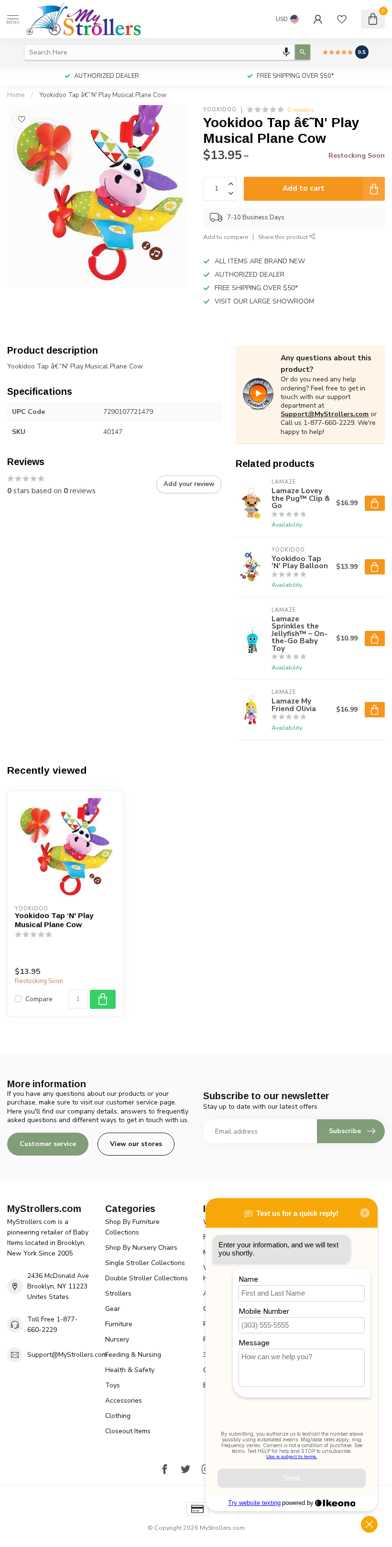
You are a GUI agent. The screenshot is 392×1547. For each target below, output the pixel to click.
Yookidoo (220, 109)
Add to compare (225, 237)
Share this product (283, 237)
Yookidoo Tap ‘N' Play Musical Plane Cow (54, 919)
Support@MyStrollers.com (325, 414)
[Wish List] (342, 19)
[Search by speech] (286, 52)
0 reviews (300, 110)
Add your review (188, 484)
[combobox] (159, 52)
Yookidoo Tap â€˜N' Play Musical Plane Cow (102, 95)
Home (16, 95)
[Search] (302, 52)
